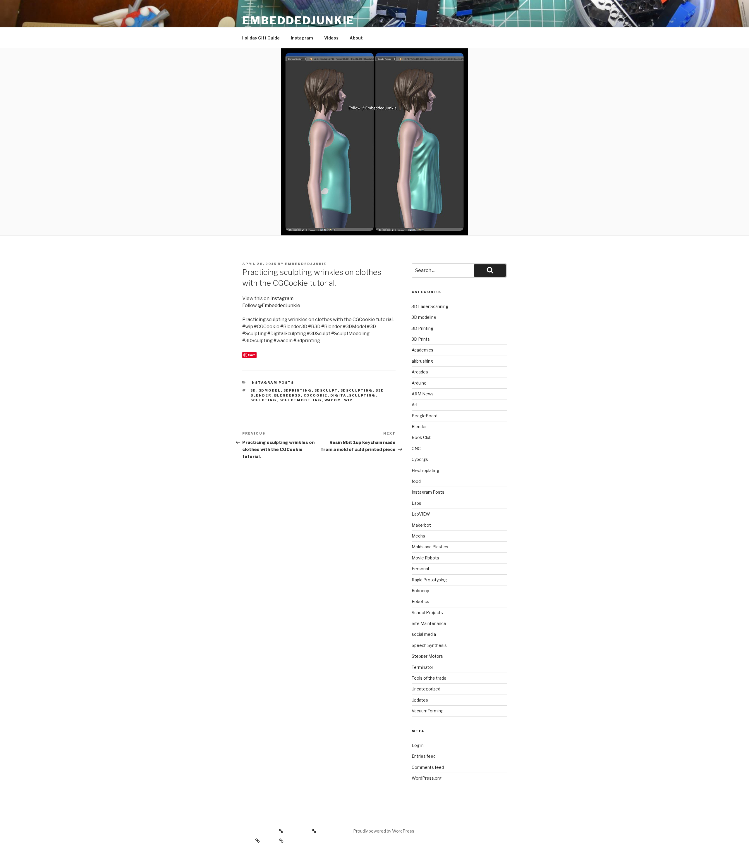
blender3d (287, 395)
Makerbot (421, 525)
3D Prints (421, 339)
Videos (331, 37)
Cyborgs (420, 459)
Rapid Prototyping (429, 579)
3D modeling (424, 317)
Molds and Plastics (430, 546)
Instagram (302, 37)
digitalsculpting (353, 395)
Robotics (420, 601)
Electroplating (425, 470)
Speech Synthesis (429, 645)
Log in (418, 745)
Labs (416, 503)
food (416, 481)
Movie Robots (425, 557)
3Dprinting (298, 390)
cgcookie (316, 395)
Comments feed (428, 767)
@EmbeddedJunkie (279, 305)
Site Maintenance (429, 623)
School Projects (427, 612)
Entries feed (424, 756)
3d (253, 390)
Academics (422, 349)
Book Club (422, 437)
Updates (420, 699)
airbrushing (422, 361)
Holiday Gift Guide (261, 37)
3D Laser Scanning (430, 306)
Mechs (418, 535)
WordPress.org (427, 778)
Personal (420, 568)
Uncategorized (426, 688)
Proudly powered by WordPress (383, 830)
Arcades (420, 371)
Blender (261, 395)
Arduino (419, 382)
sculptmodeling (300, 400)
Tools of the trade (429, 678)
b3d (379, 390)
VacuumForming (428, 710)
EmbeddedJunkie (298, 20)
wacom (332, 400)
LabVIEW (421, 513)
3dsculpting (357, 390)
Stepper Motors (427, 656)
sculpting (263, 400)
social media (424, 634)
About (356, 37)
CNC (416, 448)
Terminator (422, 667)
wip (348, 400)
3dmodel (270, 390)
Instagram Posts (272, 382)
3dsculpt (326, 390)
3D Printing (422, 328)
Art (415, 404)
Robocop (420, 590)
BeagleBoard (424, 415)
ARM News (423, 393)
